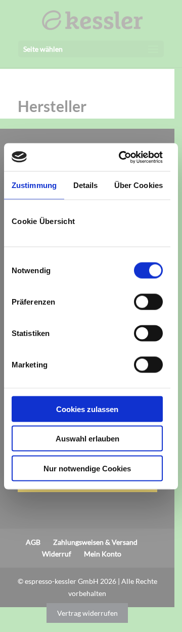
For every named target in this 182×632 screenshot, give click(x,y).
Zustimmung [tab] (34, 185)
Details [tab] (85, 185)
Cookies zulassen (87, 408)
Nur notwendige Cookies (87, 468)
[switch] (148, 301)
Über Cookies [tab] (138, 185)
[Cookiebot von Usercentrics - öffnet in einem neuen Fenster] (122, 157)
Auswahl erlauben (87, 438)
